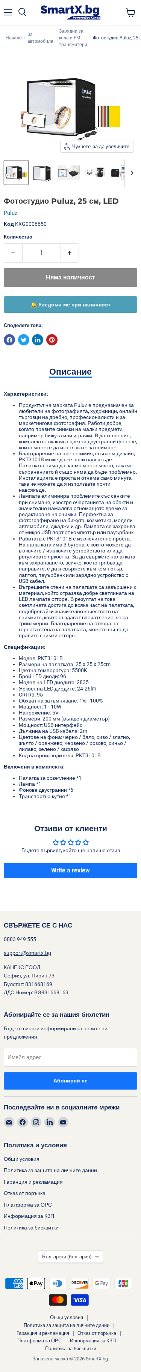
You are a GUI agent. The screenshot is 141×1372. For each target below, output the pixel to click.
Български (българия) (67, 1256)
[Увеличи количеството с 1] (70, 252)
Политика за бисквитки (31, 1228)
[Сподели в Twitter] (23, 339)
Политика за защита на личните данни (50, 1170)
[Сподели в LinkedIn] (37, 339)
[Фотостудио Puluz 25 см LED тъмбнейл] (16, 173)
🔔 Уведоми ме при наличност (70, 305)
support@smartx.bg (27, 953)
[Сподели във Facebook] (9, 339)
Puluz (10, 213)
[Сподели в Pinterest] (52, 339)
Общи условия (21, 1159)
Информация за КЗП (29, 1216)
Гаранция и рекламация (33, 1182)
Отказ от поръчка (24, 1193)
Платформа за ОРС (28, 1205)
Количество (18, 237)
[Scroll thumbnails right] (130, 173)
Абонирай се (70, 1080)
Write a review (70, 870)
